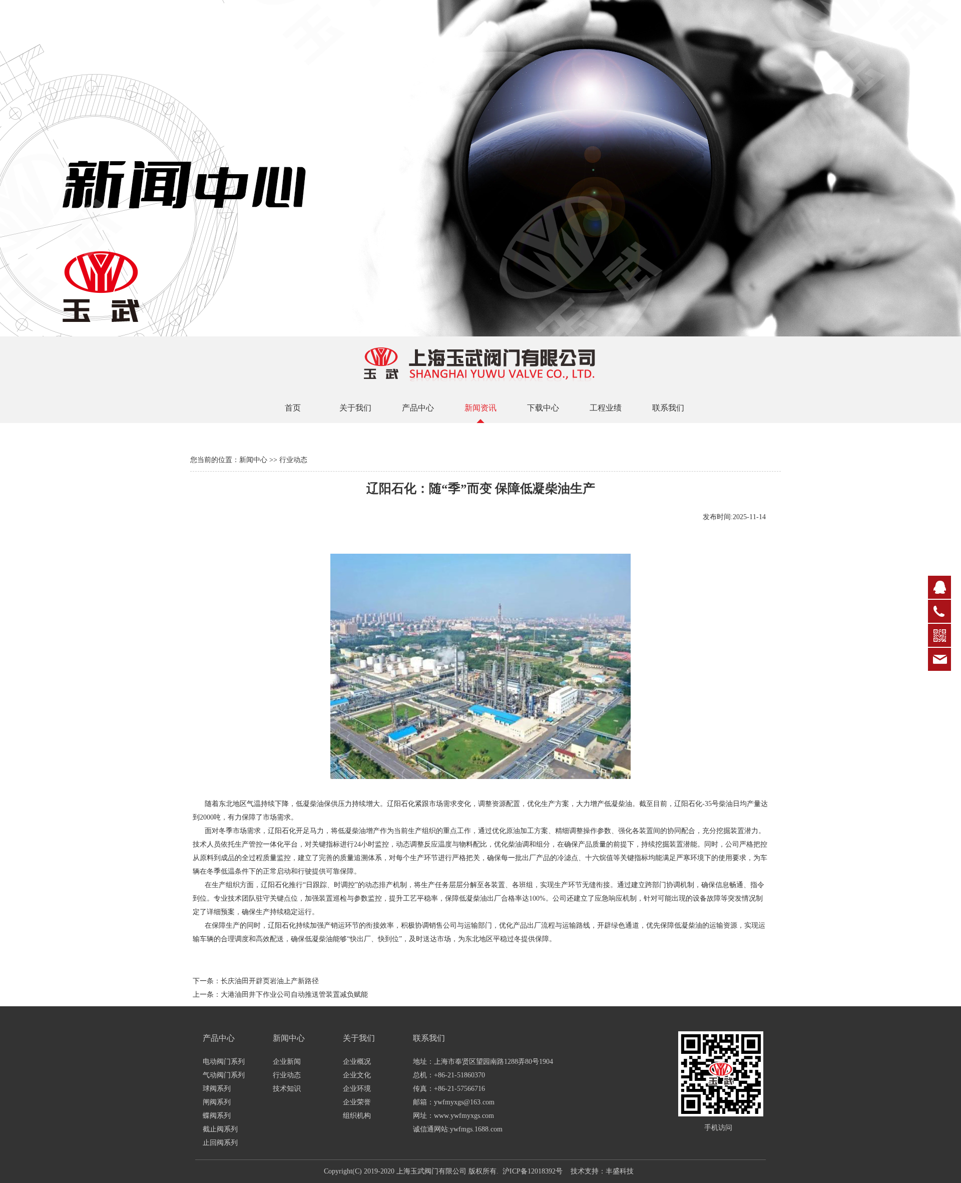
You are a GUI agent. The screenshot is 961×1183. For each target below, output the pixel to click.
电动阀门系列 (224, 1061)
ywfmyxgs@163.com (464, 1102)
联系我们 (668, 408)
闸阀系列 (217, 1102)
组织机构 (357, 1115)
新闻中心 (253, 460)
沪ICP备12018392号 (533, 1171)
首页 (293, 408)
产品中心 (418, 408)
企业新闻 (287, 1061)
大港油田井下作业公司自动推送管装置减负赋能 (294, 994)
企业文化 (357, 1075)
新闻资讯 (480, 408)
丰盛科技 (620, 1171)
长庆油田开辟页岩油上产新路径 (270, 981)
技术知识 (287, 1088)
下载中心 (543, 408)
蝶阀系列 (217, 1115)
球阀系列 (217, 1088)
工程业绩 (606, 408)
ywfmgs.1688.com (476, 1129)
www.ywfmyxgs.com (464, 1115)
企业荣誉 (357, 1102)
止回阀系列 (220, 1142)
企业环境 (357, 1088)
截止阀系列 (220, 1129)
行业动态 (287, 1075)
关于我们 (355, 408)
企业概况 (357, 1061)
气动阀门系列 (224, 1075)
